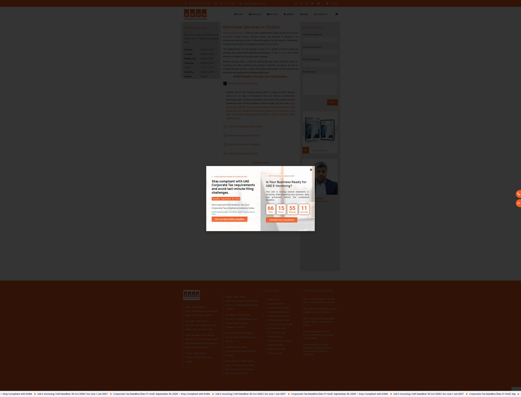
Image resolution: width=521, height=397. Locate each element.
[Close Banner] (518, 394)
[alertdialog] (260, 394)
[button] (311, 170)
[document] (260, 198)
